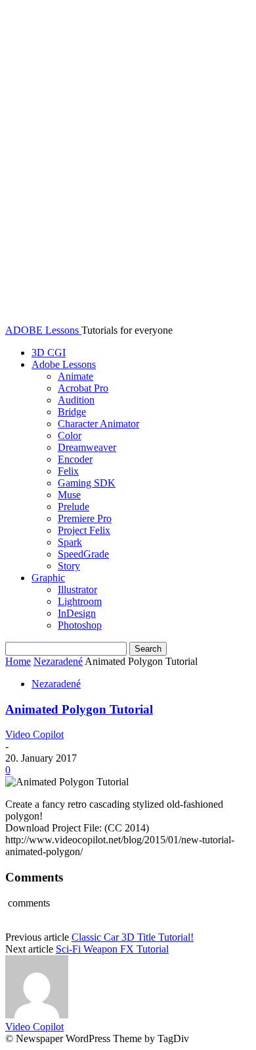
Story (69, 565)
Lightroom (80, 601)
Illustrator (77, 589)
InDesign (77, 613)
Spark (70, 542)
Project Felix (84, 530)
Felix (68, 471)
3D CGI (49, 352)
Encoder (75, 459)
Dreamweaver (87, 447)
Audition (76, 400)
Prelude (73, 506)
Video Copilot (34, 734)
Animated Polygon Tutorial (79, 709)
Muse (69, 494)
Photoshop (80, 625)
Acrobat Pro (83, 388)
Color (69, 435)
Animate (75, 376)
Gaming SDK (87, 482)
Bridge (72, 411)
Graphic (48, 577)
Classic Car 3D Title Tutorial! (133, 937)
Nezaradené (58, 661)
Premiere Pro (85, 518)
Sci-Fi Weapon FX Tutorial (112, 949)
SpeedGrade (83, 554)
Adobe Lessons (64, 364)
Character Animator (98, 423)
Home (18, 661)
